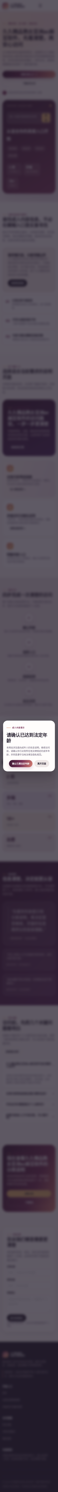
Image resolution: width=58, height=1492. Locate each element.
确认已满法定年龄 (20, 763)
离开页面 (41, 763)
